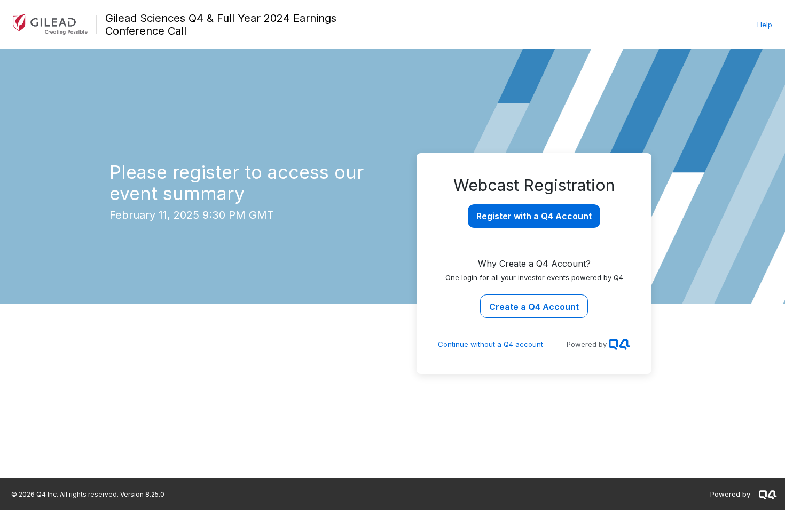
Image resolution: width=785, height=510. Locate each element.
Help (764, 24)
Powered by (730, 494)
